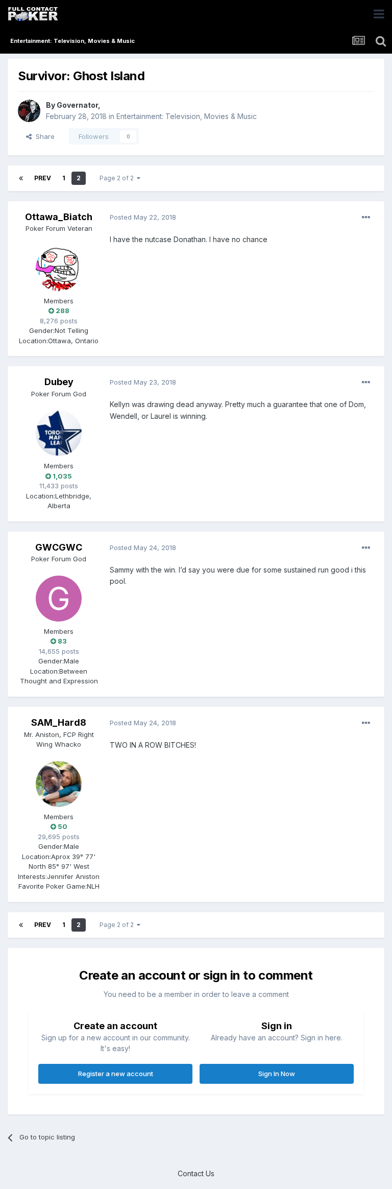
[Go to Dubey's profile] (59, 433)
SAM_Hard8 (58, 722)
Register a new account (115, 1073)
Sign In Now (276, 1073)
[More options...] (366, 217)
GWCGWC (58, 547)
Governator (77, 105)
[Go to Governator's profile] (29, 111)
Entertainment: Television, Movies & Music (186, 116)
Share (43, 136)
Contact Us (196, 1173)
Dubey (59, 381)
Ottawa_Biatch (58, 216)
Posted (143, 217)
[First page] (21, 178)
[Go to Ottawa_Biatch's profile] (59, 268)
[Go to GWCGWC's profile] (59, 599)
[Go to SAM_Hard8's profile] (59, 784)
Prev (42, 178)
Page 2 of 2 (118, 178)
